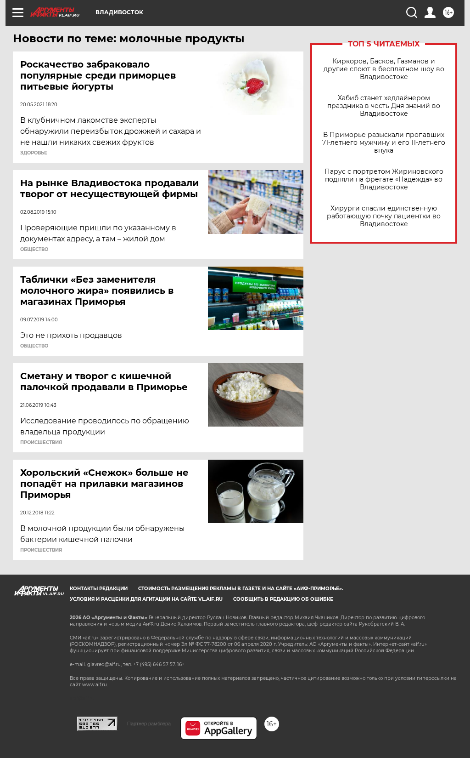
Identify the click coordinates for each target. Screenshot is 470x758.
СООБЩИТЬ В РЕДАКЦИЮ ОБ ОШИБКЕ (283, 599)
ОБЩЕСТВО (34, 249)
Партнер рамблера (149, 723)
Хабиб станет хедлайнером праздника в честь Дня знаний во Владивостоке (383, 106)
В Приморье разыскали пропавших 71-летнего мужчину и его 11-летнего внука (383, 142)
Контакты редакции (99, 589)
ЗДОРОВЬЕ (33, 153)
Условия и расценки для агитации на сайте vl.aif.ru (146, 599)
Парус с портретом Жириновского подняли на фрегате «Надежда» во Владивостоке (384, 179)
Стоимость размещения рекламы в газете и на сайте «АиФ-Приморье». (240, 589)
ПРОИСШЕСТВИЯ (41, 442)
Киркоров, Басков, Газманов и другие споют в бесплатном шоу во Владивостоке (384, 69)
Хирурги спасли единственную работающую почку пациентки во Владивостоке (384, 216)
